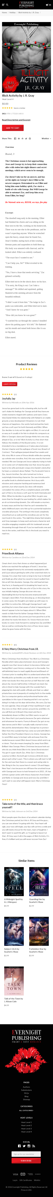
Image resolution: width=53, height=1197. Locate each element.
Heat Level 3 (26, 1128)
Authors (26, 1087)
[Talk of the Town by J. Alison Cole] (14, 981)
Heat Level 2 (26, 1125)
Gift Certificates (25, 1180)
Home (4, 12)
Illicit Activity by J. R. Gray (28, 12)
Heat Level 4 (7, 99)
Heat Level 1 (26, 1122)
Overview (9, 147)
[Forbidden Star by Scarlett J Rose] (39, 931)
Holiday (13, 12)
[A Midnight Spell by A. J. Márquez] (14, 881)
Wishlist (45, 138)
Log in (15, 1180)
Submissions (26, 1090)
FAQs (26, 1093)
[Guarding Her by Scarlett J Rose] (39, 881)
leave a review (19, 108)
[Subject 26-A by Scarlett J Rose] (14, 931)
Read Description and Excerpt (16, 120)
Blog (26, 1096)
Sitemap (26, 1099)
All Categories (26, 1110)
